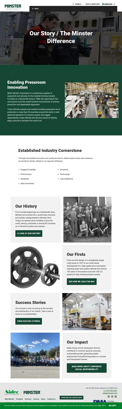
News (43, 399)
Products (19, 399)
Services (28, 399)
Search (78, 4)
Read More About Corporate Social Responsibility (87, 367)
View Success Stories (28, 321)
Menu (37, 8)
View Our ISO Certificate (71, 397)
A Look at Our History (28, 233)
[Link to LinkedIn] (112, 397)
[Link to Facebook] (108, 397)
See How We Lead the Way (82, 281)
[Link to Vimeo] (115, 397)
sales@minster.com (110, 393)
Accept (112, 405)
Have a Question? (93, 4)
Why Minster (9, 399)
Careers (36, 399)
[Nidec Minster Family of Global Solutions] (13, 7)
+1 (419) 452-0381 (110, 391)
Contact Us (51, 399)
